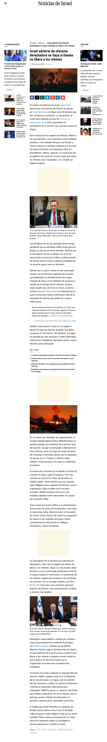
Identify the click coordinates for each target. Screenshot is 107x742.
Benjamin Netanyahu (47, 291)
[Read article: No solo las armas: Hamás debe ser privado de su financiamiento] (85, 110)
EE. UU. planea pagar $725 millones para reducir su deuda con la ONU (21, 123)
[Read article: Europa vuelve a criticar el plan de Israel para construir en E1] (9, 134)
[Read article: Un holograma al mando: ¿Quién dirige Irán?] (91, 55)
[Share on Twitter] (37, 98)
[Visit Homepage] (55, 3)
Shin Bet (36, 584)
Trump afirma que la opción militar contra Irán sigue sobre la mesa (21, 112)
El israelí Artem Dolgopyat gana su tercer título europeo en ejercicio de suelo (15, 66)
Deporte (9, 59)
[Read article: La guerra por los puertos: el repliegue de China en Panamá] (85, 99)
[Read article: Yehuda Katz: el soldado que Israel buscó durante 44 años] (85, 131)
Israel (44, 730)
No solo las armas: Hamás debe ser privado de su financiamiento (97, 111)
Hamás (44, 111)
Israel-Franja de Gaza (65, 730)
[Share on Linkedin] (57, 98)
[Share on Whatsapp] (42, 98)
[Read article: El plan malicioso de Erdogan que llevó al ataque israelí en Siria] (85, 122)
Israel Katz (66, 104)
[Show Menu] (5, 3)
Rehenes (34, 733)
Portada (33, 43)
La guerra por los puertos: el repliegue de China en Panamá (97, 99)
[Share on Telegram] (47, 98)
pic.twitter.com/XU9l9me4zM (60, 315)
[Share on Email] (63, 98)
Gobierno (41, 43)
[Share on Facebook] (32, 98)
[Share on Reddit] (52, 98)
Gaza (35, 111)
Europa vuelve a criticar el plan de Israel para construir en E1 (21, 134)
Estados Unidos (40, 645)
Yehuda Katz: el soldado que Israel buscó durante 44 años (97, 131)
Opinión (85, 59)
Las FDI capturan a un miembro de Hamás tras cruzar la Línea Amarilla (20, 99)
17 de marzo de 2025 (37, 64)
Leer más (10, 89)
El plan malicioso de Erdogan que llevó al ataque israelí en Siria (97, 121)
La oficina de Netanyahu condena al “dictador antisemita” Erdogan (53, 355)
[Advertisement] (53, 24)
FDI (39, 730)
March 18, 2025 (69, 320)
